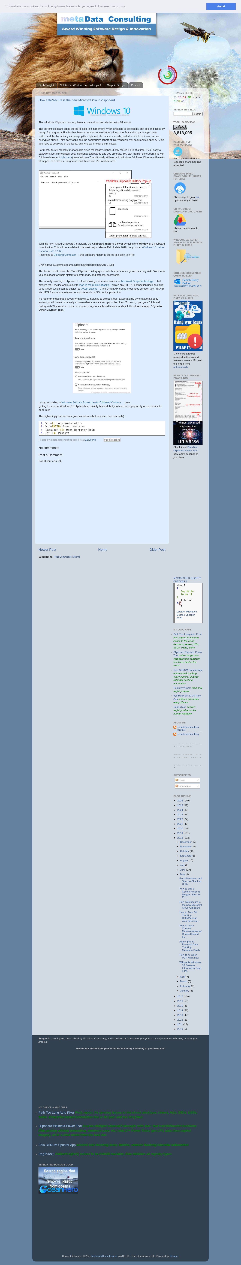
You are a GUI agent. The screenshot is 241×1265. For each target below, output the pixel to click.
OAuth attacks (89, 288)
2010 (180, 1029)
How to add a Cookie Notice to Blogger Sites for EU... (190, 893)
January (185, 990)
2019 (180, 833)
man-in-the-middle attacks (94, 284)
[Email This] (105, 440)
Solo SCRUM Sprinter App (188, 670)
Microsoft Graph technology (137, 281)
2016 (180, 1001)
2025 (180, 805)
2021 (180, 824)
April (183, 976)
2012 (180, 1019)
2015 (180, 1006)
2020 (180, 828)
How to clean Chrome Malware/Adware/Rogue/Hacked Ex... (190, 931)
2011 (180, 1024)
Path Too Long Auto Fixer (187, 634)
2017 (180, 996)
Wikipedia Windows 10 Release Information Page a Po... (190, 966)
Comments (184, 786)
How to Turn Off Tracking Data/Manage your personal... (189, 916)
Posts (181, 780)
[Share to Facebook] (115, 440)
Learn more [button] (118, 6)
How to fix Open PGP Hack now (189, 956)
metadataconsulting (188, 734)
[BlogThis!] (108, 440)
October (185, 851)
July (182, 865)
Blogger (174, 1256)
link (197, 197)
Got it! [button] (221, 6)
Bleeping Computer (65, 254)
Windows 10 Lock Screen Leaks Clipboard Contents (92, 402)
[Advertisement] (184, 517)
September (186, 856)
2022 (180, 819)
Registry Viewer (182, 688)
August (184, 860)
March (184, 981)
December (186, 842)
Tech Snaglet (46, 85)
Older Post (157, 549)
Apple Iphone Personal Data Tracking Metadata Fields (189, 946)
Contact (135, 85)
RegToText (179, 707)
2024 (180, 810)
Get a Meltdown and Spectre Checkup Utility (190, 881)
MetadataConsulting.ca (104, 1256)
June (183, 870)
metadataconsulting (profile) (188, 728)
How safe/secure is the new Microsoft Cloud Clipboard (77, 100)
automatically (180, 367)
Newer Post (47, 549)
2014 (180, 1010)
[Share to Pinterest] (118, 440)
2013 (180, 1015)
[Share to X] (112, 440)
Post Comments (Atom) (67, 556)
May (183, 874)
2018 (180, 838)
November (186, 846)
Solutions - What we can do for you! (80, 85)
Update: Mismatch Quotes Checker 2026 (187, 615)
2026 (180, 800)
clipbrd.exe (65, 157)
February (185, 986)
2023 (180, 814)
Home (102, 549)
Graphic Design (116, 85)
